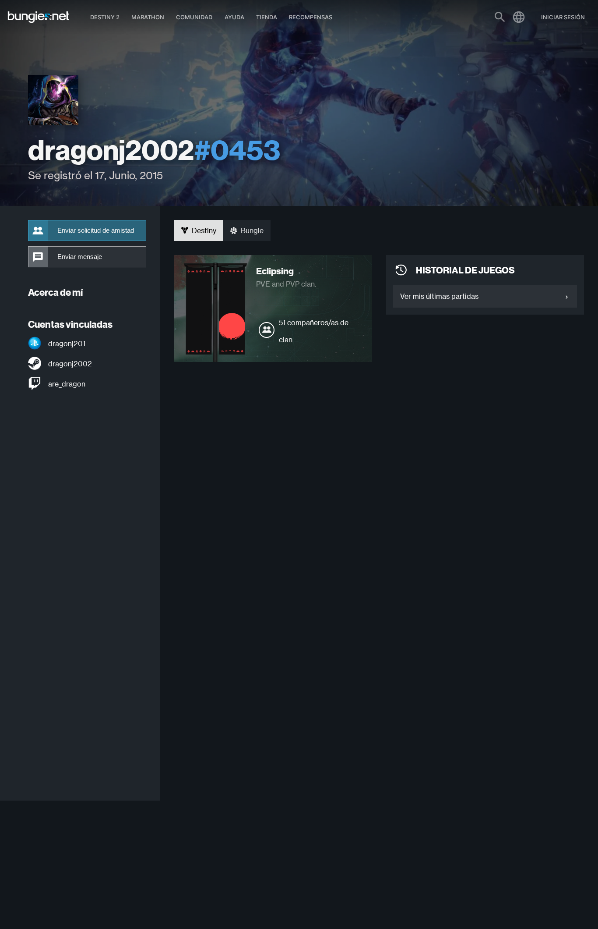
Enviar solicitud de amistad (95, 230)
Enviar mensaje (79, 256)
